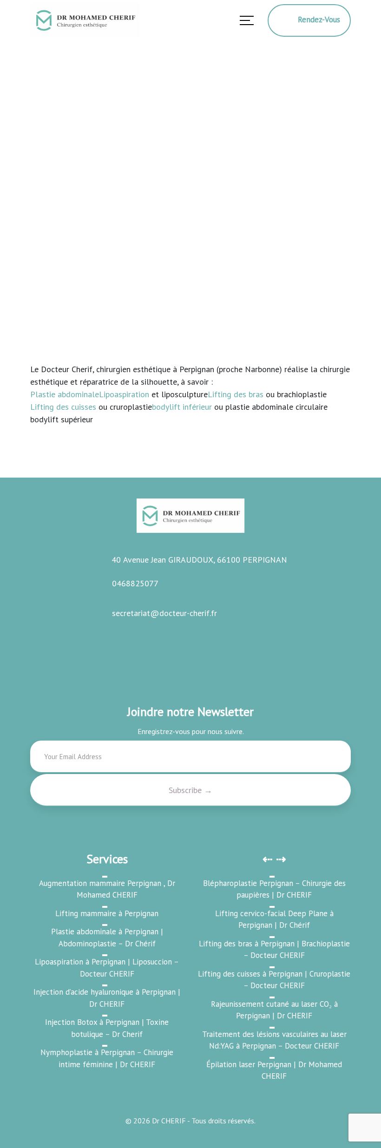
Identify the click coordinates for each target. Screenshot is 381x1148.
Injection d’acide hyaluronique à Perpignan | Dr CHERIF (106, 998)
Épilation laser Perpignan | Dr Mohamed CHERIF (274, 1070)
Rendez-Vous (315, 19)
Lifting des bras (235, 394)
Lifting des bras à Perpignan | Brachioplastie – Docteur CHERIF (274, 949)
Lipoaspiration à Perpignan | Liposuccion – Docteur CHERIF (107, 968)
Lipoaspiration (124, 394)
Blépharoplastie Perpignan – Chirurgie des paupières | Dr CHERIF (274, 889)
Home (42, 232)
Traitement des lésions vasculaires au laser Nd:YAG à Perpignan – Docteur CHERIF (274, 1040)
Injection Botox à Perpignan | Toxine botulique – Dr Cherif (107, 1028)
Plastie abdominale (64, 394)
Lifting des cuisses (63, 406)
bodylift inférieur (182, 406)
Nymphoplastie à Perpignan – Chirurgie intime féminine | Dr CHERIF (106, 1058)
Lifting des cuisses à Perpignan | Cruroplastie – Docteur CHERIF (274, 980)
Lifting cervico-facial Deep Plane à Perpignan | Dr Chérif (274, 919)
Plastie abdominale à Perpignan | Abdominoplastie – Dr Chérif (107, 937)
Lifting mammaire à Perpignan (106, 913)
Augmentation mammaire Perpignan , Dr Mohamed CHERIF (107, 889)
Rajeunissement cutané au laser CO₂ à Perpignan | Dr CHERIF (274, 1010)
